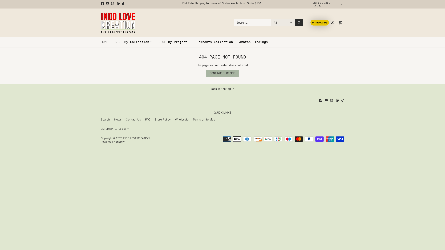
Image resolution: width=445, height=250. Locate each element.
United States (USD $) (321, 4)
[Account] (333, 22)
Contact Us (133, 119)
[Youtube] (107, 3)
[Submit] (299, 22)
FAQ (147, 119)
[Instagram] (112, 3)
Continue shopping (222, 73)
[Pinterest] (118, 3)
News (118, 119)
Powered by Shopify (113, 141)
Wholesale (181, 119)
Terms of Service (204, 119)
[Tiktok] (123, 3)
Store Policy (163, 119)
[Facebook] (102, 3)
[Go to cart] (340, 22)
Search (105, 119)
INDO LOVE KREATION (136, 138)
